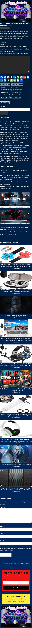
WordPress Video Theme (23, 563)
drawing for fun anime (18, 89)
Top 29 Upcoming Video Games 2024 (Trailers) (16, 464)
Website (2, 541)
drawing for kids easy (16, 92)
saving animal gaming (15, 97)
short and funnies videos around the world (11, 100)
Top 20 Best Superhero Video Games (17, 175)
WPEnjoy (16, 565)
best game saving (5, 84)
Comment (3, 507)
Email (2, 533)
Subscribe (16, 588)
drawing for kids (5, 92)
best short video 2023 (16, 84)
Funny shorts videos (17, 94)
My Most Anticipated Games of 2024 (11, 143)
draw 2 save (4, 87)
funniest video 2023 (5, 94)
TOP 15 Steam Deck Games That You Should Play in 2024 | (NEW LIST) (16, 390)
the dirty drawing (5, 102)
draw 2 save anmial (13, 87)
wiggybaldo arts (5, 28)
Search (2, 107)
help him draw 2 (4, 97)
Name (2, 526)
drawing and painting (6, 89)
